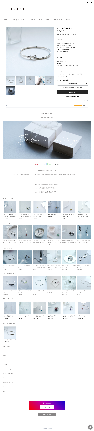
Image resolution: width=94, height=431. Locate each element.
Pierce (4, 355)
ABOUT (13, 19)
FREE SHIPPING (32, 19)
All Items (5, 395)
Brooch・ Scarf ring (8, 373)
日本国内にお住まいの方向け (72, 96)
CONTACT (48, 19)
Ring (4, 360)
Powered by (45, 428)
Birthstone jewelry (8, 382)
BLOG (41, 19)
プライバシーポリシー (8, 423)
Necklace (5, 351)
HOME (6, 19)
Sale (4, 391)
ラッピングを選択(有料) (63, 80)
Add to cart (72, 92)
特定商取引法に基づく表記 (20, 423)
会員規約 (30, 423)
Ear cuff (5, 364)
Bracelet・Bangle (7, 369)
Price (4, 386)
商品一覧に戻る (47, 414)
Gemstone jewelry (8, 378)
